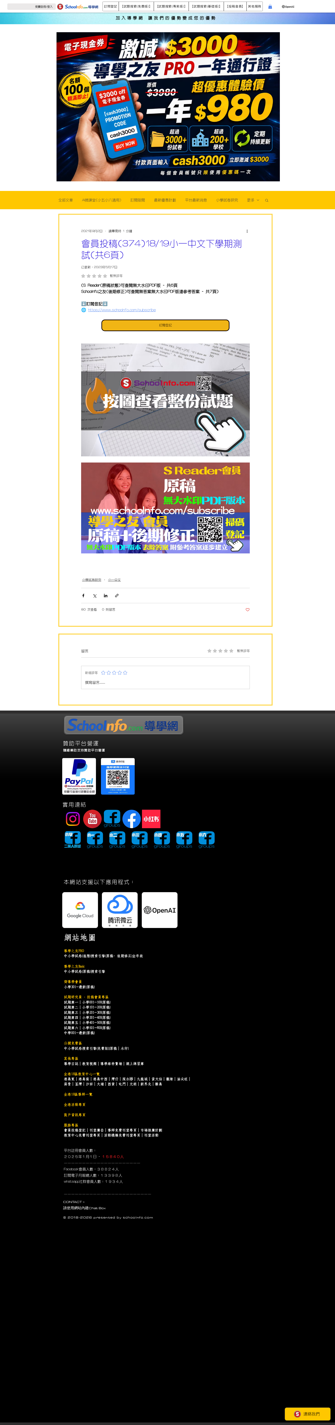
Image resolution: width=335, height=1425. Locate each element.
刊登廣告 (96, 1130)
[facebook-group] (112, 819)
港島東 (69, 1079)
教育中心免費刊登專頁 (82, 1135)
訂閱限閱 (137, 200)
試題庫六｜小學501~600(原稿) (87, 1028)
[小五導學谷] (184, 840)
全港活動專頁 (75, 1104)
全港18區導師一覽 (78, 1094)
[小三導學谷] (140, 840)
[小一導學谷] (95, 840)
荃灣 (78, 1084)
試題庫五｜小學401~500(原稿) (87, 1022)
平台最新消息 (196, 200)
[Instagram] (73, 819)
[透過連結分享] (117, 595)
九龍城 (142, 1079)
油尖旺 (182, 1079)
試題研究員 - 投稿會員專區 (86, 997)
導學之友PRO (74, 951)
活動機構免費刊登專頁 (122, 1135)
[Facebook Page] (131, 819)
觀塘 (169, 1079)
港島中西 (100, 1079)
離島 (158, 1084)
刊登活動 (151, 1135)
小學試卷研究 (227, 200)
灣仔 (115, 1079)
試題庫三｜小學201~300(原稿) (87, 1012)
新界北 (145, 1084)
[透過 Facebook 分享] (83, 595)
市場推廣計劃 (151, 1130)
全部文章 (65, 200)
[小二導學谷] (117, 840)
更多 (250, 200)
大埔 (100, 1084)
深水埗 (127, 1079)
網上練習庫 (135, 1063)
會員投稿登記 (75, 1130)
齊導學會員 (73, 981)
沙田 (89, 1084)
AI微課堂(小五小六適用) (101, 200)
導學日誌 (71, 1063)
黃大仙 (156, 1079)
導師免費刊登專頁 (122, 1130)
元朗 (133, 1084)
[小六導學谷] (207, 840)
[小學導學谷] (73, 840)
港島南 (83, 1079)
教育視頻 (89, 1063)
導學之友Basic (74, 966)
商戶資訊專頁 (75, 1115)
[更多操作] (247, 231)
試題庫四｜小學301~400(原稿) (87, 1017)
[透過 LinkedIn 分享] (105, 595)
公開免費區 (73, 1043)
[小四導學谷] (162, 840)
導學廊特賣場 (111, 1063)
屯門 (122, 1084)
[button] (111, 6)
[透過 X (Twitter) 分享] (94, 595)
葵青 (67, 1084)
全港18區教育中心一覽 (82, 1074)
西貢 (111, 1084)
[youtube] (92, 819)
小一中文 (114, 580)
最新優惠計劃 (165, 200)
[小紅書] (151, 819)
